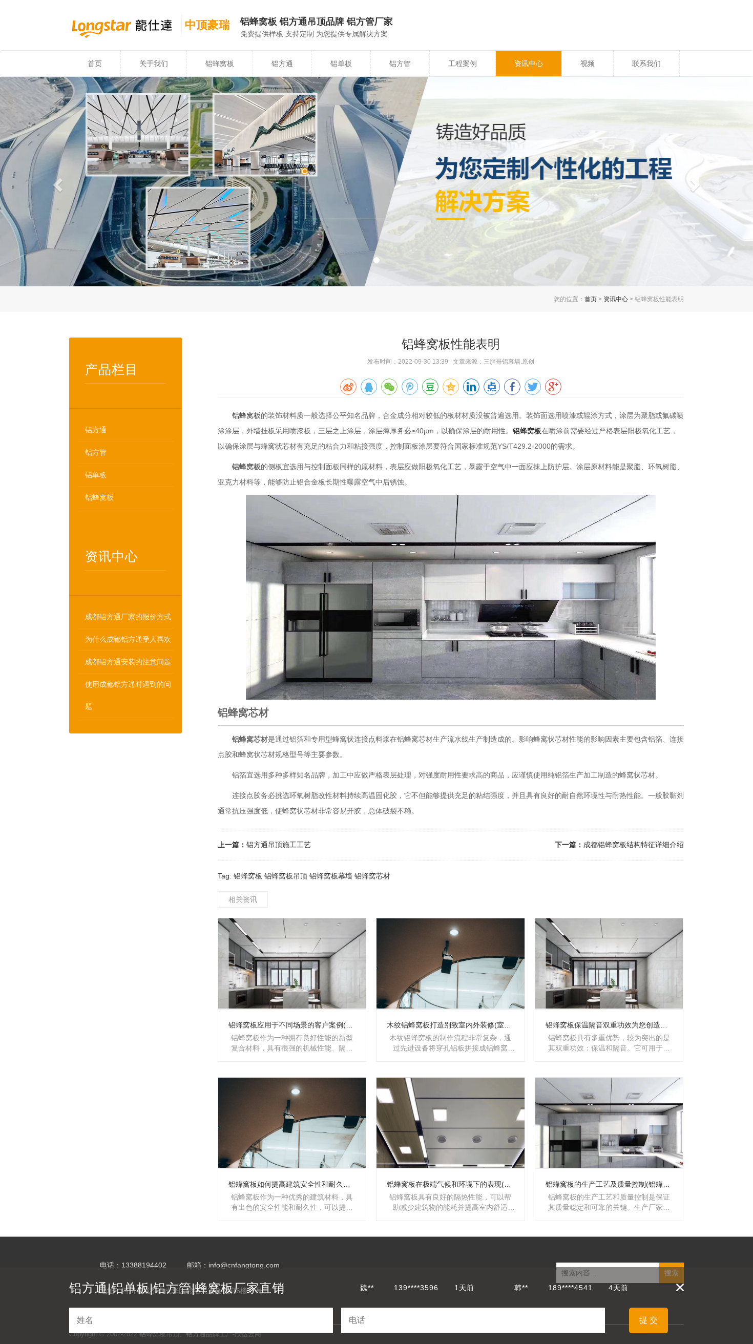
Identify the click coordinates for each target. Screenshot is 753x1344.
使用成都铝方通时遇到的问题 (128, 695)
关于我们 (153, 63)
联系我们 (646, 63)
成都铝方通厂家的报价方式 (128, 617)
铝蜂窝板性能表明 (451, 344)
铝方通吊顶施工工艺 (278, 845)
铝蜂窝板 (219, 63)
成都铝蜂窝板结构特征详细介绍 (633, 845)
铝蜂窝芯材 (372, 876)
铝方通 (282, 63)
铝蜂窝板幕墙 (330, 876)
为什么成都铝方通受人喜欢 (128, 639)
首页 (95, 63)
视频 (587, 63)
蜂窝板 (530, 431)
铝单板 (341, 63)
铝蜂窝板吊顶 (285, 876)
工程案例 (462, 63)
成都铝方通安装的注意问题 (128, 662)
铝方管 (400, 63)
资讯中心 (528, 63)
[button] (56, 181)
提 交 (648, 1320)
